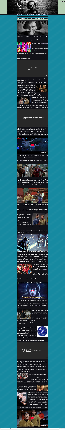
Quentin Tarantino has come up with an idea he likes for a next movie (40, 44)
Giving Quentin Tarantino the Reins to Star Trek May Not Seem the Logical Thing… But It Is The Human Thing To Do (30, 18)
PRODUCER (38, 14)
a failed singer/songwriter (28, 78)
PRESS (21, 14)
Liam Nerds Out (26, 19)
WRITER (36, 14)
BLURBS (23, 14)
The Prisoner (39, 303)
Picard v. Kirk (39, 37)
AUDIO (27, 14)
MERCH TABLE (44, 14)
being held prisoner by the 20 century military (40, 179)
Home (47, 14)
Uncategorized (33, 19)
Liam (22, 19)
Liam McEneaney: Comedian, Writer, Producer (19, 5)
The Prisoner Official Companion (36, 305)
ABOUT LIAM (18, 14)
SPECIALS (33, 14)
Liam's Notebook (30, 19)
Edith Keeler (21, 160)
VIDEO (25, 14)
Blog (23, 19)
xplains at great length (26, 106)
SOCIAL (41, 14)
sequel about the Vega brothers (41, 49)
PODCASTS (30, 14)
